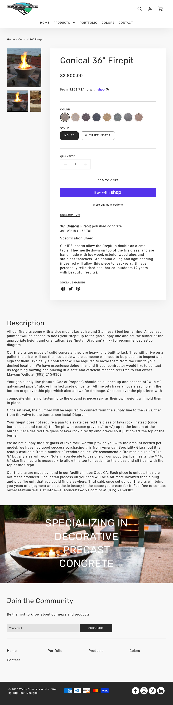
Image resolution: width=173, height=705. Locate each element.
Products (96, 651)
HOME (44, 22)
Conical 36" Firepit (30, 39)
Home (11, 39)
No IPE (69, 135)
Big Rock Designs (25, 692)
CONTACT (126, 22)
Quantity (67, 156)
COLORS (108, 22)
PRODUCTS (62, 22)
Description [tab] (70, 214)
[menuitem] (44, 23)
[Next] (44, 68)
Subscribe (96, 628)
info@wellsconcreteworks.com (72, 490)
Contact (13, 660)
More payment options (108, 204)
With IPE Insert (98, 135)
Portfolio (55, 651)
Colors (135, 651)
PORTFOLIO (88, 22)
